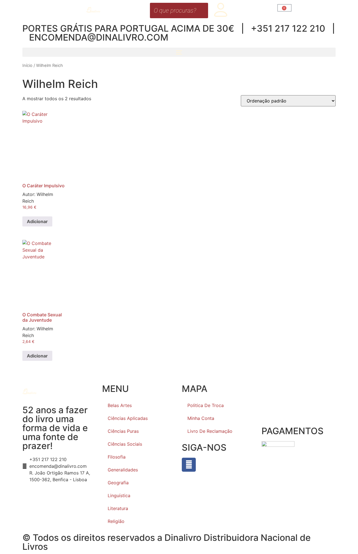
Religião (116, 521)
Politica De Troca (205, 405)
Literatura (118, 508)
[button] (179, 52)
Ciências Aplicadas (128, 418)
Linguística (119, 495)
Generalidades (123, 470)
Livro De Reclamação (209, 431)
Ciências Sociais (125, 444)
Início (27, 65)
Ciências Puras (123, 431)
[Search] (202, 10)
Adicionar (37, 221)
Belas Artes (120, 405)
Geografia (118, 482)
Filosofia (117, 457)
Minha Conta (200, 418)
